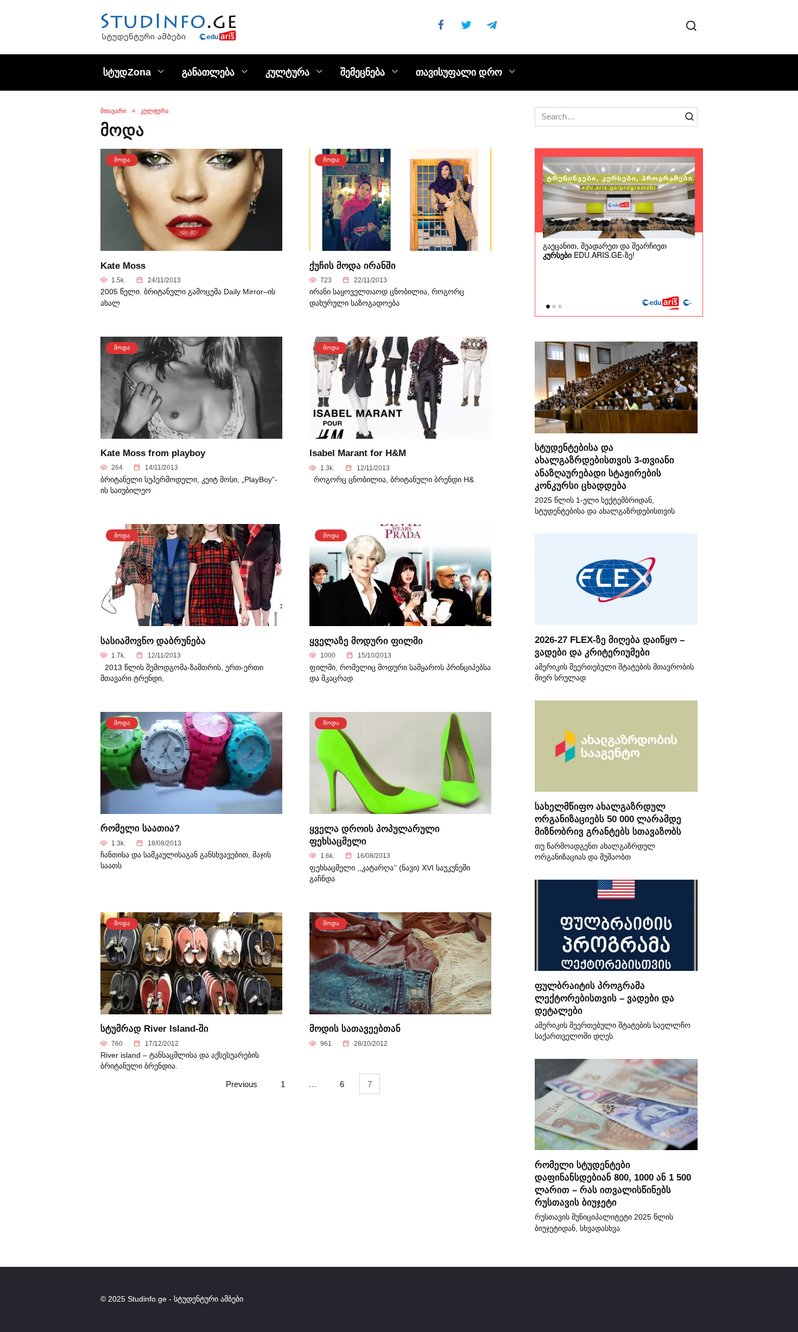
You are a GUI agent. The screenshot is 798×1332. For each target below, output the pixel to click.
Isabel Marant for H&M (357, 453)
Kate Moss (122, 265)
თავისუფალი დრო (459, 72)
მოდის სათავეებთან (355, 1028)
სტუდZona (127, 72)
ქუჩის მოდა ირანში (352, 265)
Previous (241, 1083)
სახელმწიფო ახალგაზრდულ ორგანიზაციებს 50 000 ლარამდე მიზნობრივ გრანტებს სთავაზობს (608, 818)
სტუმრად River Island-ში (154, 1028)
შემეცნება (362, 72)
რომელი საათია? (140, 828)
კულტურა (287, 72)
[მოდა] (191, 244)
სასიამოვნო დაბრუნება (153, 640)
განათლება (208, 72)
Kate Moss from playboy (152, 453)
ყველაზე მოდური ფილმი (366, 640)
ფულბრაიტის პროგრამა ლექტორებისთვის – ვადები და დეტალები (604, 997)
